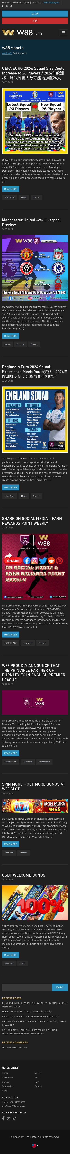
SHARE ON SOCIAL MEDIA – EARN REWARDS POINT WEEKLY (32, 521)
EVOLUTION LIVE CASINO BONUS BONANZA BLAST (30, 1016)
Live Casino (7, 1077)
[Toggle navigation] (63, 32)
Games (5, 1081)
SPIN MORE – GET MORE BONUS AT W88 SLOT (33, 786)
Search (59, 987)
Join (35, 20)
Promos (20, 344)
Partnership (44, 761)
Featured (27, 643)
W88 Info (7, 53)
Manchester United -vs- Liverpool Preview (31, 222)
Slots (37, 1077)
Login (35, 13)
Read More (11, 188)
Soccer (36, 197)
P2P (37, 1081)
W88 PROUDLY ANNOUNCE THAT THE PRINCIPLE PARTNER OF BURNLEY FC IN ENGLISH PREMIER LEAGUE (33, 672)
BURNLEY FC (11, 643)
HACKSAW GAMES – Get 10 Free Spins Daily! (27, 1011)
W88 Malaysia (51, 2)
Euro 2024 (9, 197)
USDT (22, 963)
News (24, 197)
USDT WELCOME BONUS (23, 875)
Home (5, 1072)
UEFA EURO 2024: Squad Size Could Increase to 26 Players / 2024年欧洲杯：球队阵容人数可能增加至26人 (33, 73)
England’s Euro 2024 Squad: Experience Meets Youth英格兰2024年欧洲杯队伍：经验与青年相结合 (35, 371)
